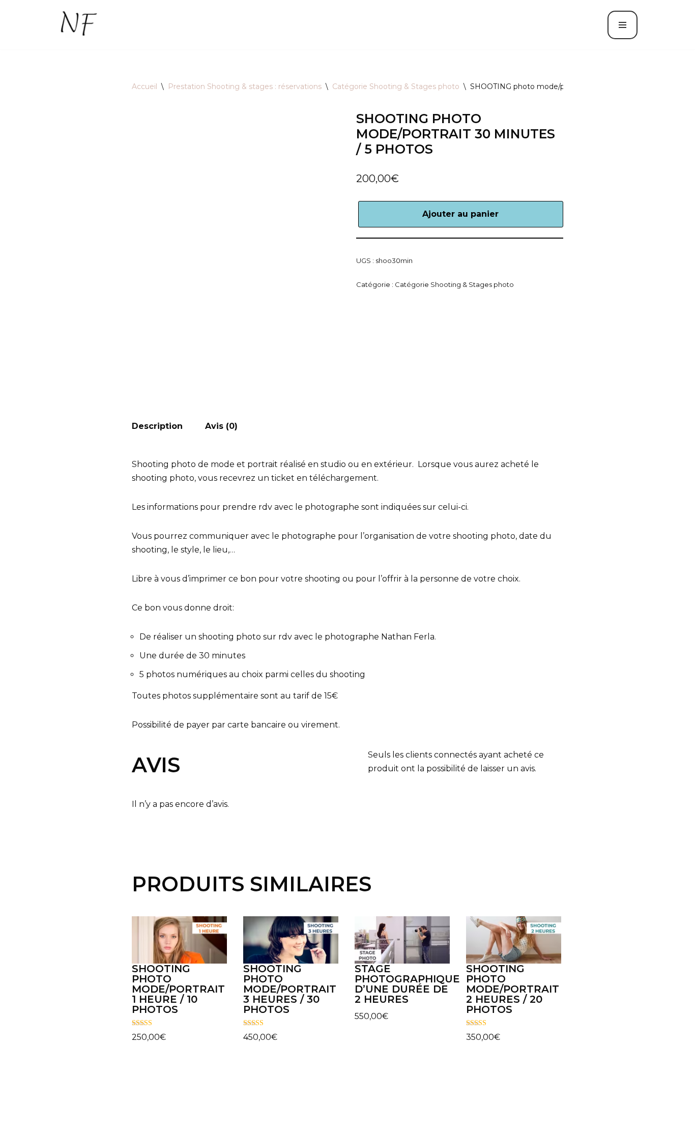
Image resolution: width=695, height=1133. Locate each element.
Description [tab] (157, 426)
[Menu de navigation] (622, 25)
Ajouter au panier (460, 214)
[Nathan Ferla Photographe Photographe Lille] (80, 24)
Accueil (144, 86)
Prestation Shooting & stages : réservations (245, 86)
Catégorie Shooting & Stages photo (395, 86)
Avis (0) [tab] (221, 426)
